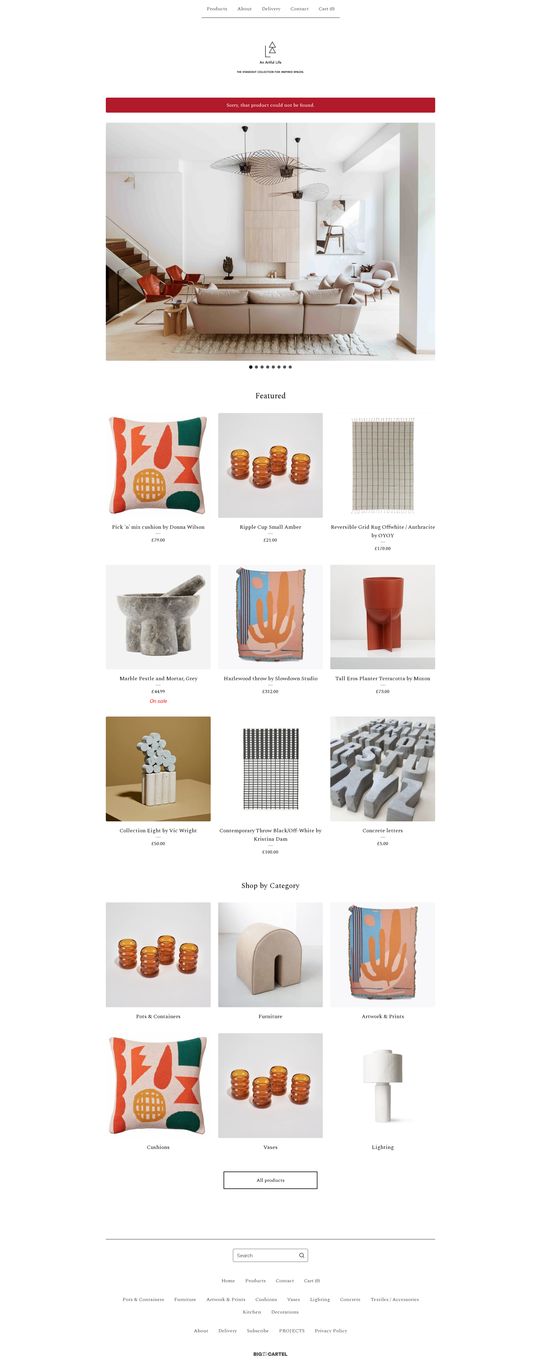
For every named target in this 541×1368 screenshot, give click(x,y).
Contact (300, 9)
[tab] (251, 367)
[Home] (270, 57)
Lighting (320, 1299)
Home (228, 1280)
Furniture (185, 1299)
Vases (293, 1299)
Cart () (327, 9)
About (244, 9)
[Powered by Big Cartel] (270, 1354)
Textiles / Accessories (395, 1299)
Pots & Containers (143, 1299)
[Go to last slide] (115, 236)
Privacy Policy (331, 1331)
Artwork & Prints (225, 1299)
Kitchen (252, 1312)
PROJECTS (292, 1331)
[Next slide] (426, 236)
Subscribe (258, 1331)
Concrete (350, 1299)
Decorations (285, 1312)
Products (217, 9)
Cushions (266, 1299)
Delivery (271, 9)
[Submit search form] (302, 1255)
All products (270, 1180)
